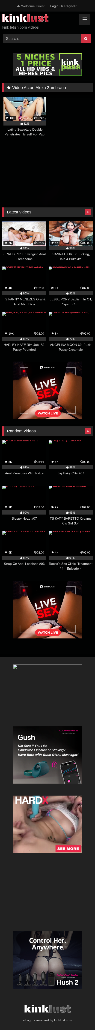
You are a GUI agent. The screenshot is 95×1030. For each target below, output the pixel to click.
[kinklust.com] (39, 19)
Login (54, 6)
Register (70, 6)
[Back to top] (81, 1016)
